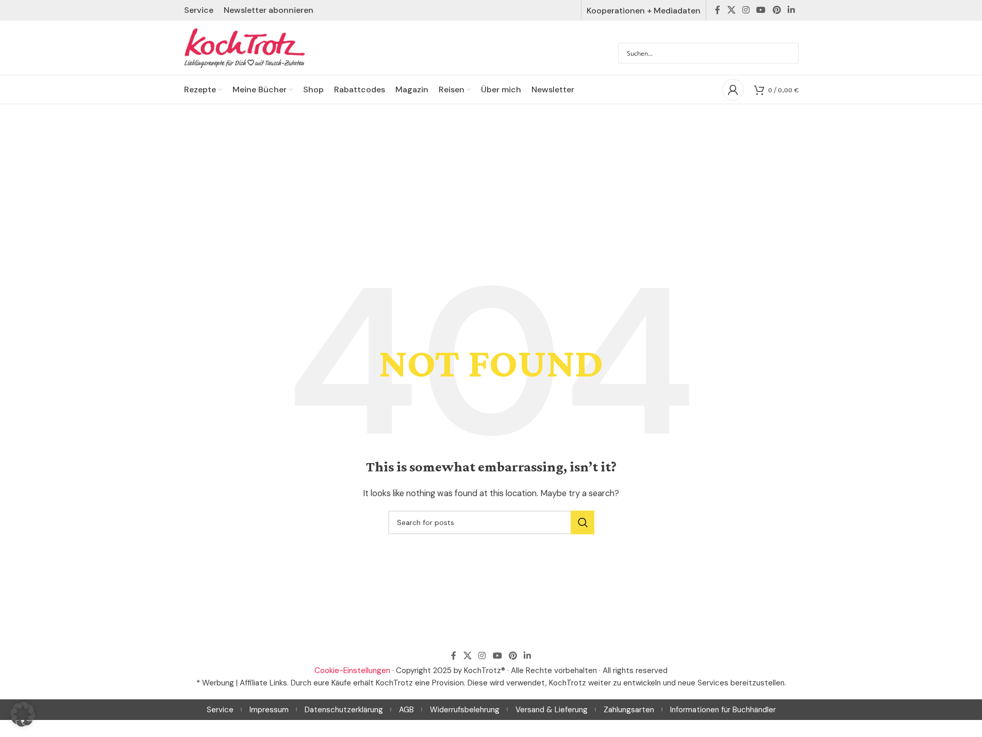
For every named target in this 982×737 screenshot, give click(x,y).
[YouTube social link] (761, 10)
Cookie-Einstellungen (352, 670)
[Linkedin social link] (791, 10)
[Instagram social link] (746, 10)
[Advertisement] (491, 181)
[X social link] (731, 10)
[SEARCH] (582, 522)
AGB (406, 710)
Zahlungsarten (629, 710)
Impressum (269, 710)
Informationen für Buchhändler (723, 710)
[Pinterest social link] (776, 10)
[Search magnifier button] (788, 53)
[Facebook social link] (717, 10)
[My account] (733, 89)
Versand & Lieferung (551, 710)
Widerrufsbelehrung (465, 710)
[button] (22, 714)
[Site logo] (245, 47)
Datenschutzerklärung (344, 710)
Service (220, 710)
